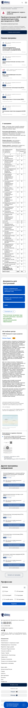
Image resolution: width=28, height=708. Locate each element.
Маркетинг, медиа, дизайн (7, 646)
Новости (3, 673)
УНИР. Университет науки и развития (12, 333)
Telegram (13, 691)
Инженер (5, 587)
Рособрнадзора (8, 457)
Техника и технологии (6, 8)
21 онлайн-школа (8, 599)
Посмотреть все (8, 311)
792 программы (20, 599)
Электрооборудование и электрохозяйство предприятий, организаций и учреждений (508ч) (14, 474)
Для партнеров (5, 675)
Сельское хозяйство (6, 651)
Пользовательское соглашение (7, 701)
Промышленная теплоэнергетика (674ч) (13, 514)
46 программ (19, 595)
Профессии (4, 681)
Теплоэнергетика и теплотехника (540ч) (13, 534)
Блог (2, 679)
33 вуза (6, 591)
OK (23, 705)
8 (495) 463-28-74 (7, 623)
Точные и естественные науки (8, 661)
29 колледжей (7, 595)
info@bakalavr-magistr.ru (7, 628)
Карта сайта (4, 667)
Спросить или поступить (14, 32)
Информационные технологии (8, 644)
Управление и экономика (7, 663)
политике (15, 705)
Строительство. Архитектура (8, 655)
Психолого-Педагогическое (8, 649)
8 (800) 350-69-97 (7, 622)
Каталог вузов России (6, 669)
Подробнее (14, 603)
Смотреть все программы (14, 575)
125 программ (19, 591)
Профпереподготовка (18, 7)
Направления (4, 638)
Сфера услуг (4, 657)
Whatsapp (13, 695)
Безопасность (4, 640)
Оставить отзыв (14, 684)
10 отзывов (9, 477)
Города (3, 671)
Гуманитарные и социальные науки (10, 642)
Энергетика (14, 8)
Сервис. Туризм (5, 653)
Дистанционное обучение (6, 7)
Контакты (3, 677)
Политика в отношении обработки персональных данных (12, 700)
